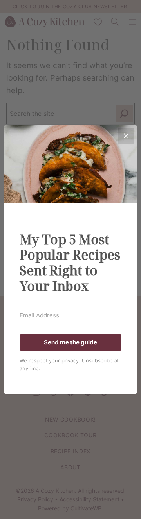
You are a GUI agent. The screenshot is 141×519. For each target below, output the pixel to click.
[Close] (126, 136)
